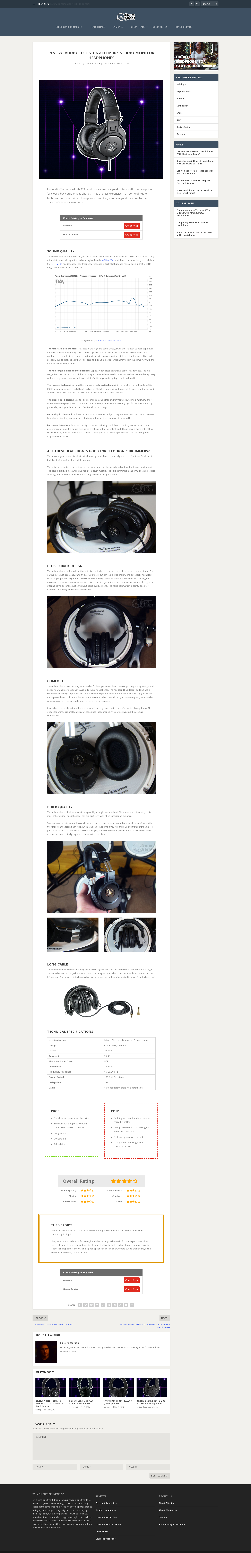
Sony (179, 120)
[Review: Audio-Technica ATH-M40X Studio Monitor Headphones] (50, 1387)
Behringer (182, 84)
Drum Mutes (160, 27)
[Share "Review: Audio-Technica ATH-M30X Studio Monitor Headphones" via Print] (132, 1305)
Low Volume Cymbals (106, 1517)
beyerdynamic (184, 91)
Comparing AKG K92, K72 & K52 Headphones (192, 223)
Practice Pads (183, 27)
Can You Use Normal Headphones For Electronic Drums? (195, 172)
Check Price (131, 225)
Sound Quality (68, 1190)
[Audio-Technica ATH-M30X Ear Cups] (101, 793)
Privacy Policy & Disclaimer (172, 1524)
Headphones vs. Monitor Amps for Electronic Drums (194, 182)
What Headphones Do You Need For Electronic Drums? (195, 191)
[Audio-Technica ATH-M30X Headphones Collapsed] (129, 950)
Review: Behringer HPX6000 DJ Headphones (117, 1402)
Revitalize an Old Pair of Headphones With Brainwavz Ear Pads (195, 162)
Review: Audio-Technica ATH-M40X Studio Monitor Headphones (49, 1403)
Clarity (72, 1196)
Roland (180, 98)
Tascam (181, 134)
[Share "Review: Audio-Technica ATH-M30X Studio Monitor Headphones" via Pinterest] (103, 1305)
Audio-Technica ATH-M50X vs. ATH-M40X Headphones (195, 233)
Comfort (117, 1196)
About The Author (168, 1510)
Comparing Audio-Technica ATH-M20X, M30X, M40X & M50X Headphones (193, 213)
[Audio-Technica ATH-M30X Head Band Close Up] (72, 950)
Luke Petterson (92, 63)
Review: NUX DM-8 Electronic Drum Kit (68, 3)
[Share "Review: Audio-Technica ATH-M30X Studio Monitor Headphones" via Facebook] (80, 1305)
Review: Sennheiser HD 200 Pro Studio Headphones (151, 1402)
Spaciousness (114, 1190)
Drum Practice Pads (105, 1538)
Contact (163, 1517)
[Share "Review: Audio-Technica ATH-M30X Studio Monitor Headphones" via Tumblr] (97, 1305)
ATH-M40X (56, 263)
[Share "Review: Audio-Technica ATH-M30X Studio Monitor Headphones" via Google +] (91, 1305)
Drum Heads (137, 27)
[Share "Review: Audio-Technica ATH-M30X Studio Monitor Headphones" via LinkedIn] (109, 1305)
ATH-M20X (107, 260)
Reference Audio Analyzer (109, 340)
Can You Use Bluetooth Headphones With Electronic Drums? (195, 152)
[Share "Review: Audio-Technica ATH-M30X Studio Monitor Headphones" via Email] (126, 1305)
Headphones (97, 27)
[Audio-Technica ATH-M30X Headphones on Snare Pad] (101, 552)
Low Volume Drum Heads (108, 1524)
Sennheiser (182, 105)
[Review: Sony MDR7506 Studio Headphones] (84, 1387)
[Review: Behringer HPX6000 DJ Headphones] (118, 1387)
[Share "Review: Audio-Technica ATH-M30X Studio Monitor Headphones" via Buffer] (115, 1305)
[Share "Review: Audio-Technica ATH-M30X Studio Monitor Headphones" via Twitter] (85, 1305)
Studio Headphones (106, 1510)
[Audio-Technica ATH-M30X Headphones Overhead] (101, 667)
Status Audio (183, 127)
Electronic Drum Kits (69, 27)
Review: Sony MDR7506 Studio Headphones (81, 1402)
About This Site (166, 1503)
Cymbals (118, 27)
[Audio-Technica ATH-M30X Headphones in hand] (101, 911)
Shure (179, 112)
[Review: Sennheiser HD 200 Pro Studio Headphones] (152, 1387)
